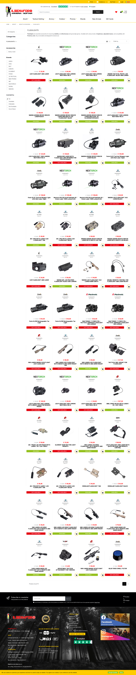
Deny (121, 672)
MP (10, 81)
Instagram (126, 601)
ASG (10, 64)
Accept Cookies (113, 672)
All (9, 99)
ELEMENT (12, 71)
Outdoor (62, 19)
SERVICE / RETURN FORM (77, 634)
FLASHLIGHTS (39, 49)
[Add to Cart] (50, 80)
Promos (72, 19)
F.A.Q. (91, 2)
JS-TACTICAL (13, 76)
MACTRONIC (12, 79)
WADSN (11, 89)
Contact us (102, 2)
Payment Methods (73, 623)
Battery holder (12, 51)
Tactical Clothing (38, 19)
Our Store (71, 618)
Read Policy (97, 602)
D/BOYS (11, 69)
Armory (51, 19)
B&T (10, 66)
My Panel (112, 2)
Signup (68, 599)
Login (122, 2)
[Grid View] (107, 41)
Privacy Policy (72, 622)
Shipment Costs (73, 625)
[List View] (109, 41)
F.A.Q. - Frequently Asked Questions (78, 630)
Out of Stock (12, 109)
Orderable (11, 104)
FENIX (11, 74)
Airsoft (25, 19)
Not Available (12, 106)
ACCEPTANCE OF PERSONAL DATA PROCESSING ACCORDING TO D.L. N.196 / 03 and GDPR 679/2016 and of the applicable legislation (67, 602)
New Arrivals (96, 19)
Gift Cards (109, 19)
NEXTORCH (12, 84)
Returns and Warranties (75, 627)
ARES (10, 61)
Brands (82, 19)
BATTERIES (39, 91)
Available (11, 101)
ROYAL (11, 86)
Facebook (126, 597)
